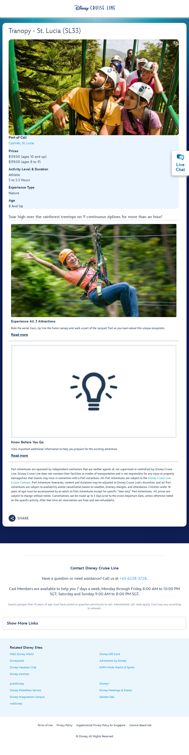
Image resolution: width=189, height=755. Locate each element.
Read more (19, 335)
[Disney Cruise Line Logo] (94, 8)
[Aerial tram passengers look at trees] (94, 87)
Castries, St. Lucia (21, 143)
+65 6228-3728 (133, 578)
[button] (19, 518)
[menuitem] (180, 157)
